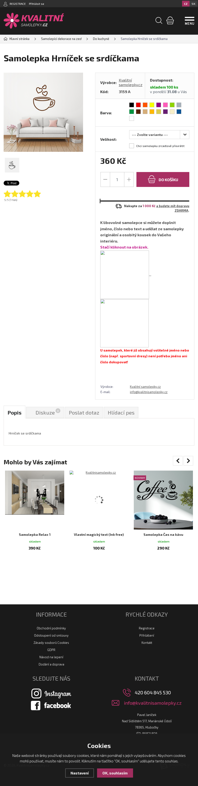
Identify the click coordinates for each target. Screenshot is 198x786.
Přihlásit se (36, 3)
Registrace (147, 628)
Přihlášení (146, 635)
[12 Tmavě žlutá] (151, 111)
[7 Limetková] (172, 104)
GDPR (51, 650)
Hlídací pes (121, 412)
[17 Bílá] (131, 118)
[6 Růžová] (165, 104)
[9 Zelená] (131, 111)
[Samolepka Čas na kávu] (163, 500)
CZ (186, 3)
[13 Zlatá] (158, 111)
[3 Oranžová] (145, 104)
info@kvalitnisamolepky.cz (149, 392)
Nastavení (80, 773)
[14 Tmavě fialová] (165, 111)
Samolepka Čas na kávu (163, 534)
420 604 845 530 (153, 692)
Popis (14, 412)
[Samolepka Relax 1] (34, 500)
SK (193, 3)
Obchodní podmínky (51, 628)
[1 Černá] (131, 104)
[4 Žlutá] (151, 104)
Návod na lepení (51, 657)
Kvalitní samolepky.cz (130, 82)
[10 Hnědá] (138, 111)
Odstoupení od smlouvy (51, 635)
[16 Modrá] (179, 111)
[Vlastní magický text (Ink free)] (99, 500)
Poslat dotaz (84, 412)
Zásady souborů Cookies (51, 643)
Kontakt (146, 643)
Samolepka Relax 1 (34, 534)
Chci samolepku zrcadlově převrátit (160, 145)
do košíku (168, 179)
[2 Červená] (138, 104)
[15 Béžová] (172, 111)
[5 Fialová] (158, 104)
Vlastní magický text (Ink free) (99, 534)
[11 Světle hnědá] (145, 111)
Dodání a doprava (51, 664)
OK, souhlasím (115, 773)
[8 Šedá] (179, 104)
